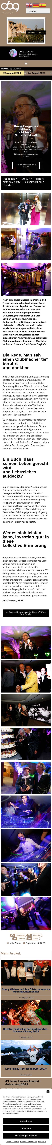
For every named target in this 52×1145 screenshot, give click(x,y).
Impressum (42, 1142)
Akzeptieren (26, 1121)
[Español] (42, 5)
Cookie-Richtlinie (12, 1142)
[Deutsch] (36, 5)
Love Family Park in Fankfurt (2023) (26, 1068)
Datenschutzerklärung (28, 1142)
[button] (48, 1091)
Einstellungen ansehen (26, 1135)
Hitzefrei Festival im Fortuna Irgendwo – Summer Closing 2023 (26, 1030)
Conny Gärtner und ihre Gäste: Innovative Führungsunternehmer (26, 990)
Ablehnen (26, 1128)
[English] (29, 5)
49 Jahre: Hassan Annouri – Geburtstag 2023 (23, 1083)
